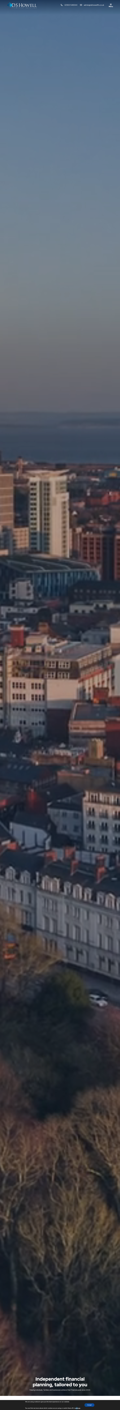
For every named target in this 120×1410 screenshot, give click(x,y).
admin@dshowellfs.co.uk (94, 5)
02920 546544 (70, 5)
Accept (89, 1405)
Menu (111, 7)
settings (77, 1408)
